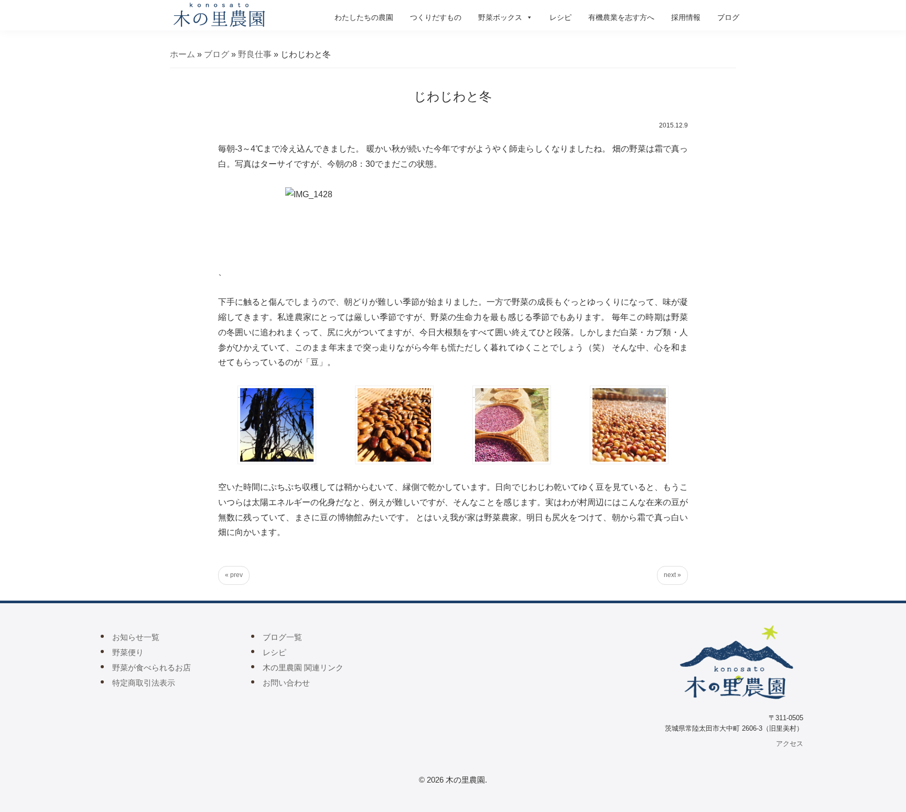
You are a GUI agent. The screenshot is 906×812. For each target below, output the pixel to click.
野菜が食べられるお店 (151, 667)
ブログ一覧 (282, 637)
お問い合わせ (286, 682)
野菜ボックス (500, 17)
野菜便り (128, 652)
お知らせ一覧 (135, 637)
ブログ (728, 17)
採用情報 (685, 17)
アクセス (789, 743)
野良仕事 (255, 54)
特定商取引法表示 (143, 682)
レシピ (560, 17)
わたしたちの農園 (364, 17)
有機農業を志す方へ (621, 17)
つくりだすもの (435, 17)
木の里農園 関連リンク (303, 667)
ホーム (182, 54)
